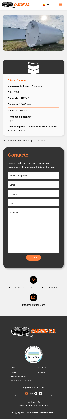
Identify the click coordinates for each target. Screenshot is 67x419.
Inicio (13, 372)
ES (47, 4)
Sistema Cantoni (19, 376)
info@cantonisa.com (33, 305)
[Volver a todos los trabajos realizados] (4, 140)
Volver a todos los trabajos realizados (26, 140)
